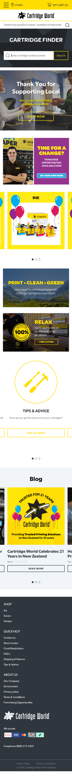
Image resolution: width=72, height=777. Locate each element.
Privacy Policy (23, 763)
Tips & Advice (11, 664)
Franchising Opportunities (18, 702)
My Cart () (60, 5)
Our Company (11, 680)
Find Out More (36, 433)
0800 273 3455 (25, 746)
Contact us (10, 637)
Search (61, 55)
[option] (36, 100)
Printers (8, 621)
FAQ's (7, 653)
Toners (7, 615)
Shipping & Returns (14, 659)
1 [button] (33, 259)
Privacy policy (11, 691)
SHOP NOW (36, 116)
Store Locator (11, 643)
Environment (11, 686)
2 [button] (36, 259)
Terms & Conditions (14, 697)
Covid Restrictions (13, 648)
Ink (5, 610)
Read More (36, 568)
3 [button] (39, 259)
